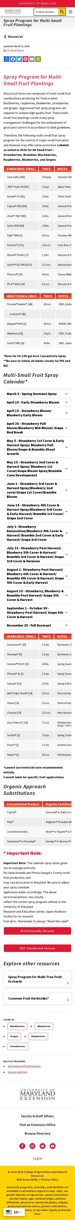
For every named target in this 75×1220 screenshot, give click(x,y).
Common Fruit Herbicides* (28, 998)
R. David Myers (15, 50)
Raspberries (38, 1036)
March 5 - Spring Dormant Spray (32, 394)
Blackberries (17, 1026)
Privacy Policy (49, 1179)
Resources (13, 37)
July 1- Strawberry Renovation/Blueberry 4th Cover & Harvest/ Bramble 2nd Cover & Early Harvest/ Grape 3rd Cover (35, 533)
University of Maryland (37, 3)
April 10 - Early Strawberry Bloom (33, 402)
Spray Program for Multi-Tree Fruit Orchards (35, 979)
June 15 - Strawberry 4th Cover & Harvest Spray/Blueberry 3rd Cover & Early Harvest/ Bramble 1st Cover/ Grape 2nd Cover (35, 511)
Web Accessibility (27, 1179)
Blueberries (44, 1026)
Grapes (14, 1036)
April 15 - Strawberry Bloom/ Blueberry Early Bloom (29, 413)
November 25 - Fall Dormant (29, 625)
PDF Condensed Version (37, 948)
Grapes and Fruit (17, 1072)
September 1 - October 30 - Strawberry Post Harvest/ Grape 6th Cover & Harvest (35, 612)
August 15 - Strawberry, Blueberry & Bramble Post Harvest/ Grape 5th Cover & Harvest (35, 595)
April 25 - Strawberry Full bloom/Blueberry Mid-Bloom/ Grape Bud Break (35, 427)
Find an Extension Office (38, 1125)
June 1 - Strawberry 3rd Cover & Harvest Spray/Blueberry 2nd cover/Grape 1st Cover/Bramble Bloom (32, 490)
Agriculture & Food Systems (24, 1066)
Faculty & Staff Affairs (37, 1116)
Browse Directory (38, 1133)
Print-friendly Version (37, 931)
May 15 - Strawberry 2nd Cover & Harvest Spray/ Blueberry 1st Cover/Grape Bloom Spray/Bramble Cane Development (34, 468)
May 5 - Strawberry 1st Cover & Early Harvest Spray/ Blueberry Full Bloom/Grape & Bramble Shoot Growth (35, 447)
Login (37, 1158)
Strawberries (17, 1046)
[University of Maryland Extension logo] (12, 12)
